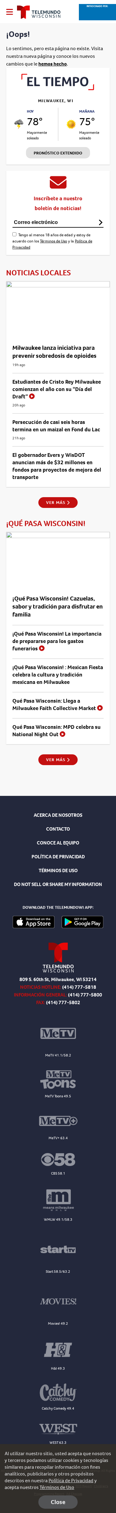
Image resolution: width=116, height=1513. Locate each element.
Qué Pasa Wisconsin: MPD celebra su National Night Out (56, 730)
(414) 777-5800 (85, 995)
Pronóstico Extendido (58, 153)
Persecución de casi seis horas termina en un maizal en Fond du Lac (56, 425)
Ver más (56, 502)
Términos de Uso (53, 241)
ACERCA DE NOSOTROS (58, 815)
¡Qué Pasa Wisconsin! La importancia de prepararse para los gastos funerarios (56, 641)
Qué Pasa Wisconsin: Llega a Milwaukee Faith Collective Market (54, 704)
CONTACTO (58, 829)
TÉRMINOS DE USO (58, 870)
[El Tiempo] (58, 88)
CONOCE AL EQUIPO (58, 843)
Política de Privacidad (71, 1480)
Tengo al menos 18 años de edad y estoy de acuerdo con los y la (52, 241)
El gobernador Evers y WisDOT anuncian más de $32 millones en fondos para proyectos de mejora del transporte (56, 466)
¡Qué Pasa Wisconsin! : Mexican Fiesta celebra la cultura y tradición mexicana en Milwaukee (57, 675)
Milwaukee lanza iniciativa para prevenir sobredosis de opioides (54, 352)
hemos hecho (52, 64)
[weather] (19, 124)
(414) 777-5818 (79, 987)
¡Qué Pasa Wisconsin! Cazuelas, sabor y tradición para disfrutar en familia (57, 606)
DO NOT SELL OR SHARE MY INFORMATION (58, 884)
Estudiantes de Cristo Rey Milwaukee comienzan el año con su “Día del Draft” (56, 389)
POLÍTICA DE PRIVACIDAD (58, 856)
